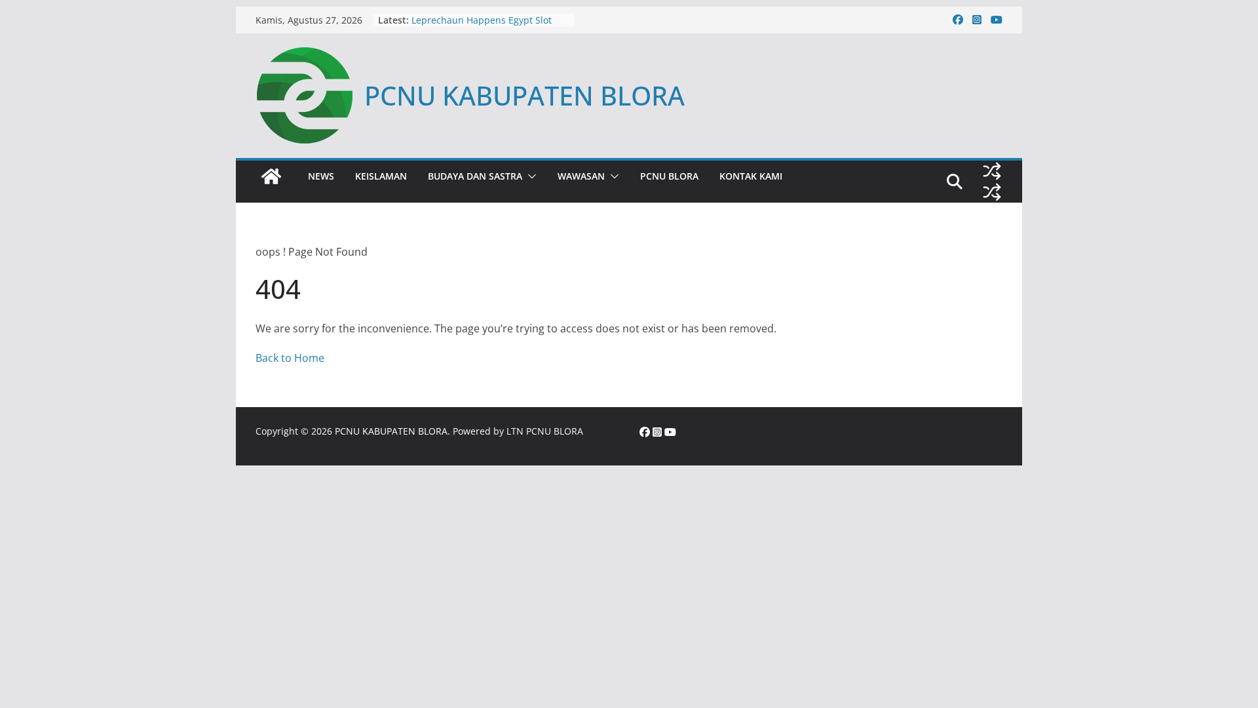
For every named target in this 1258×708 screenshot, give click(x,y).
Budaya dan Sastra (475, 176)
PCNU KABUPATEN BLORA (524, 95)
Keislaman (381, 176)
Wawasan (581, 176)
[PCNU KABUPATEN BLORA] (271, 176)
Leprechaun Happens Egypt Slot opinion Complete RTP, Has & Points (490, 26)
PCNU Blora (669, 176)
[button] (529, 176)
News (321, 176)
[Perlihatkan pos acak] (992, 171)
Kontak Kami (750, 176)
